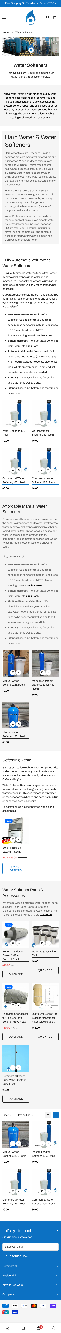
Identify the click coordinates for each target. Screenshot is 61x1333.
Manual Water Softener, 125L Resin (14, 734)
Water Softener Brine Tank (44, 953)
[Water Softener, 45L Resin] (15, 413)
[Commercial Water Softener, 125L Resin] (45, 461)
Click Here (46, 914)
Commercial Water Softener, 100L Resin (14, 480)
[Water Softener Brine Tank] (45, 934)
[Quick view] (18, 422)
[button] (55, 17)
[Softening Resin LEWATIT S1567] (15, 830)
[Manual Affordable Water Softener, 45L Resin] (45, 663)
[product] (8, 1328)
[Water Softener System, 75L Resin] (45, 413)
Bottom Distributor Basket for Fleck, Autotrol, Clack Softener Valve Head (14, 955)
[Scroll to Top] (55, 1315)
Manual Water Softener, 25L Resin (13, 682)
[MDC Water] (31, 17)
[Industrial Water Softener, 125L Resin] (45, 1134)
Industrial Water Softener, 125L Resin (44, 1153)
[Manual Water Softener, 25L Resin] (15, 663)
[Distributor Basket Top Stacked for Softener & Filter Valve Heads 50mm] (45, 996)
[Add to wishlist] (13, 422)
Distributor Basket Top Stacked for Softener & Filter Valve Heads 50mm (44, 1018)
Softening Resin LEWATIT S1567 (12, 849)
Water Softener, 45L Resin (13, 432)
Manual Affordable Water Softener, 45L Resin (43, 684)
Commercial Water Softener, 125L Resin (44, 480)
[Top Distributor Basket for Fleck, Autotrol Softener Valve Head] (15, 996)
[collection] (23, 1328)
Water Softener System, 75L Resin (43, 432)
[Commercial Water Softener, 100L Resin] (15, 461)
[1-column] (48, 1115)
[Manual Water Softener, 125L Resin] (15, 715)
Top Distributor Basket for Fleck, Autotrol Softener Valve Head (15, 1017)
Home (5, 32)
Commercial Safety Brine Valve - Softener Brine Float (14, 1080)
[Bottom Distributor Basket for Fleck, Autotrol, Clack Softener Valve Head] (15, 934)
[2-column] (56, 1115)
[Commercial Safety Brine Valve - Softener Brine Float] (15, 1058)
